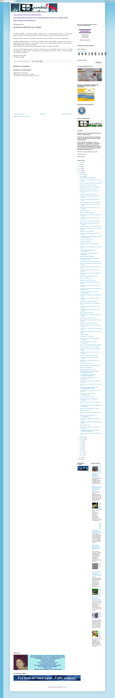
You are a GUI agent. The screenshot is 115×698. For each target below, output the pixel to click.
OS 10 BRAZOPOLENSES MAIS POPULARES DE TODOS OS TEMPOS (96, 488)
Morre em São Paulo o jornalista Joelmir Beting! (91, 183)
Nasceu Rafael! (100, 633)
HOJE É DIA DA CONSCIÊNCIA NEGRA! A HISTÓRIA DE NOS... (89, 259)
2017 (80, 162)
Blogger (65, 687)
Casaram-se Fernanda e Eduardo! (87, 280)
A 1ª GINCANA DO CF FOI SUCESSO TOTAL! (90, 261)
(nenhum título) (100, 565)
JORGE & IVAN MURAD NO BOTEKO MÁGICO (90, 345)
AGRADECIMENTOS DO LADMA (87, 369)
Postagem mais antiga (67, 114)
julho (81, 443)
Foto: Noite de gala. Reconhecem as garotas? (90, 202)
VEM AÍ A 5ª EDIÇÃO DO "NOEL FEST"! (89, 276)
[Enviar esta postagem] (33, 61)
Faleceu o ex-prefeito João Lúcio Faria (88, 355)
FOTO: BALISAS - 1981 (85, 425)
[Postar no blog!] (37, 61)
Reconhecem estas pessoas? (86, 239)
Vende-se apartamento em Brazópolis (88, 301)
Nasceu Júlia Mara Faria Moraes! (87, 212)
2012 (80, 172)
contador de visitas (81, 51)
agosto (81, 441)
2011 (80, 457)
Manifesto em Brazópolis (100, 506)
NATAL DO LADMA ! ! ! (85, 210)
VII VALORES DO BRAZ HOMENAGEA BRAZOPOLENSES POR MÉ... (88, 388)
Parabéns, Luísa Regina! (85, 367)
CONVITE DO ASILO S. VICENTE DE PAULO (90, 365)
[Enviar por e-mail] (35, 61)
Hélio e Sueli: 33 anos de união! (87, 397)
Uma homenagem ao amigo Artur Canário (89, 347)
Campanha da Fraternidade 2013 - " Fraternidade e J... (88, 251)
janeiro (81, 454)
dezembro (82, 174)
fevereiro (82, 453)
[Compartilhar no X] (39, 61)
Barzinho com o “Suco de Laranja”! (88, 318)
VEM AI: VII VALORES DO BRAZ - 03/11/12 (89, 408)
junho (81, 445)
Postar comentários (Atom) (23, 116)
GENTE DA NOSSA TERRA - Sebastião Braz (90, 187)
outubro (82, 437)
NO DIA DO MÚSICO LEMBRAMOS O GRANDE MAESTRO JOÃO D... (91, 237)
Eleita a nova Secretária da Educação (88, 323)
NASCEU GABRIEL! (84, 334)
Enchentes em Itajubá (100, 615)
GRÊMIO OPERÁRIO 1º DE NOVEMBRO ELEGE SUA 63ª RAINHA (89, 372)
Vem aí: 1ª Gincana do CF (86, 363)
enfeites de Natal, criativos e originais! (88, 189)
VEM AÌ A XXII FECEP (85, 278)
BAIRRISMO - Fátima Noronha (87, 231)
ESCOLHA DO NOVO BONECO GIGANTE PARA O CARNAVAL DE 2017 (96, 548)
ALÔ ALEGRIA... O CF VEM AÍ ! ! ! (87, 336)
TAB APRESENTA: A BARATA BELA (88, 178)
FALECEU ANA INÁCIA (85, 241)
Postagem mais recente (19, 114)
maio (81, 447)
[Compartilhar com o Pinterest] (42, 61)
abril (81, 449)
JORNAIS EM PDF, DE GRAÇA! (87, 256)
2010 (80, 459)
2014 (80, 168)
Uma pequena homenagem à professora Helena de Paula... (89, 292)
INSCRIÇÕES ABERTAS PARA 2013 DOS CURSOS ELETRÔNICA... (89, 431)
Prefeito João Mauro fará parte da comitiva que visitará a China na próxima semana (96, 574)
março (81, 451)
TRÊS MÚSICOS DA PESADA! (87, 312)
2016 (80, 164)
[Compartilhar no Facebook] (40, 61)
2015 (80, 166)
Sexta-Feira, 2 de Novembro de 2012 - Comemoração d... (88, 416)
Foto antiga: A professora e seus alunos (89, 194)
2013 (80, 170)
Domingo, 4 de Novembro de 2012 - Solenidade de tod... (88, 394)
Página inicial (43, 114)
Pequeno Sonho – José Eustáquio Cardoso (90, 221)
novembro (82, 176)
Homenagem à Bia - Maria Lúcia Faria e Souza (90, 226)
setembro (82, 439)
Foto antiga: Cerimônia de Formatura (88, 185)
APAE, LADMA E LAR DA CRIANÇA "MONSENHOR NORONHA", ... (88, 375)
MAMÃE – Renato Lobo (85, 410)
